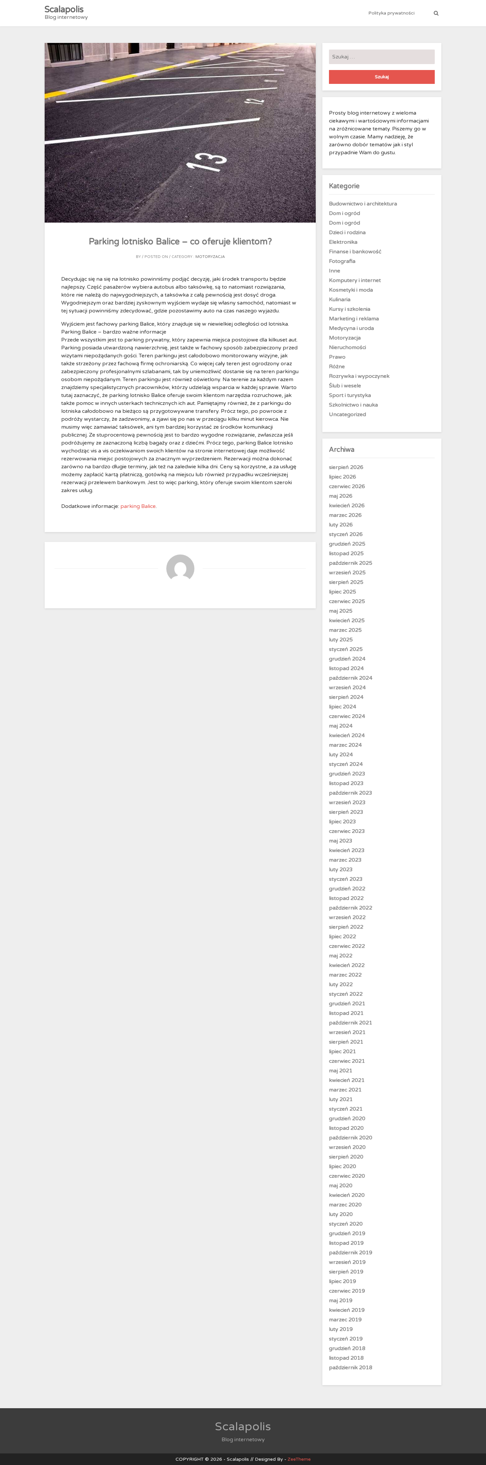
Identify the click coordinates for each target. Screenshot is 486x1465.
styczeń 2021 (346, 1109)
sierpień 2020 (346, 1157)
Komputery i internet (355, 280)
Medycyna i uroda (351, 328)
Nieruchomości (347, 347)
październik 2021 (350, 1022)
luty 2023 (341, 869)
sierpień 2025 (346, 582)
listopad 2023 (346, 783)
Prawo (337, 357)
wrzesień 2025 (347, 572)
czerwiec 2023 (347, 831)
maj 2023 (340, 841)
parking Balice (138, 506)
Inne (334, 271)
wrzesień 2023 (347, 802)
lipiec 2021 (342, 1051)
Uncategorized (347, 414)
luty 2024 (341, 754)
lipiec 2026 (342, 477)
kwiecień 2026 (347, 505)
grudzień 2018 (347, 1348)
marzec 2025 (345, 630)
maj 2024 (340, 726)
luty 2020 (341, 1214)
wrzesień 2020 (347, 1147)
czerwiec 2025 (347, 601)
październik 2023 (350, 793)
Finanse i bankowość (355, 251)
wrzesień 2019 (347, 1262)
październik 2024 (350, 678)
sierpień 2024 (346, 697)
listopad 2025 (346, 553)
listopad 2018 (346, 1358)
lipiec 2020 (342, 1166)
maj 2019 (340, 1300)
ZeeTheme (299, 1459)
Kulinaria (339, 299)
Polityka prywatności (391, 13)
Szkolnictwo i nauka (353, 405)
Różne (337, 366)
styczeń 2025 (346, 649)
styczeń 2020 (346, 1224)
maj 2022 (340, 955)
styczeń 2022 (346, 994)
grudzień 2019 (347, 1233)
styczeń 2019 (346, 1339)
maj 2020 (340, 1185)
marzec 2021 (345, 1090)
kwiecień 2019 (347, 1310)
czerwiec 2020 (347, 1176)
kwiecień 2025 (347, 620)
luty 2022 (341, 984)
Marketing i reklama (354, 318)
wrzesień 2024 (347, 687)
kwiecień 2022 (347, 965)
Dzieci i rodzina (347, 232)
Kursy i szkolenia (349, 309)
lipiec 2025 (342, 592)
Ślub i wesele (345, 385)
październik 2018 (350, 1367)
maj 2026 (340, 496)
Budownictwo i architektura (363, 203)
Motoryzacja (210, 257)
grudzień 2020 (347, 1118)
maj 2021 (340, 1070)
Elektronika (343, 242)
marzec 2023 (345, 860)
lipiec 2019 (342, 1281)
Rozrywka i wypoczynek (359, 376)
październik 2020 (350, 1137)
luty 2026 (341, 524)
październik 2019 (350, 1252)
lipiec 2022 (342, 936)
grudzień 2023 (347, 773)
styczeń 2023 (346, 879)
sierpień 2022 (346, 927)
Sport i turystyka (350, 395)
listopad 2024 (346, 668)
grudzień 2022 (347, 888)
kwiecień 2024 (347, 735)
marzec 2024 (345, 745)
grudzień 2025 (347, 544)
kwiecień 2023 (347, 850)
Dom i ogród (344, 213)
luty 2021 (341, 1099)
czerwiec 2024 (347, 716)
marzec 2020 (345, 1204)
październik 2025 (350, 563)
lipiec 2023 (342, 821)
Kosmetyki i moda (351, 290)
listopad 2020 (346, 1128)
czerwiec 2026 (347, 486)
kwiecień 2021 (347, 1080)
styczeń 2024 (346, 764)
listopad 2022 (346, 898)
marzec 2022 (345, 975)
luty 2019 (341, 1329)
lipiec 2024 (342, 706)
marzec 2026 (345, 515)
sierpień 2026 (346, 467)
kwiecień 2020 (347, 1195)
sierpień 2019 (346, 1271)
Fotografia (342, 261)
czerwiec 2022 (347, 946)
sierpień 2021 (346, 1042)
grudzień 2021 (347, 1003)
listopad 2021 (346, 1013)
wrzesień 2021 (347, 1032)
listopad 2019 (346, 1243)
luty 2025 (341, 639)
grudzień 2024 (347, 659)
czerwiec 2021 (347, 1061)
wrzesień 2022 (347, 917)
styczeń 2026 (346, 534)
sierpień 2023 (346, 812)
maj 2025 (340, 611)
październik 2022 (350, 908)
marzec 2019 (345, 1319)
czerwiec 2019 (347, 1291)
